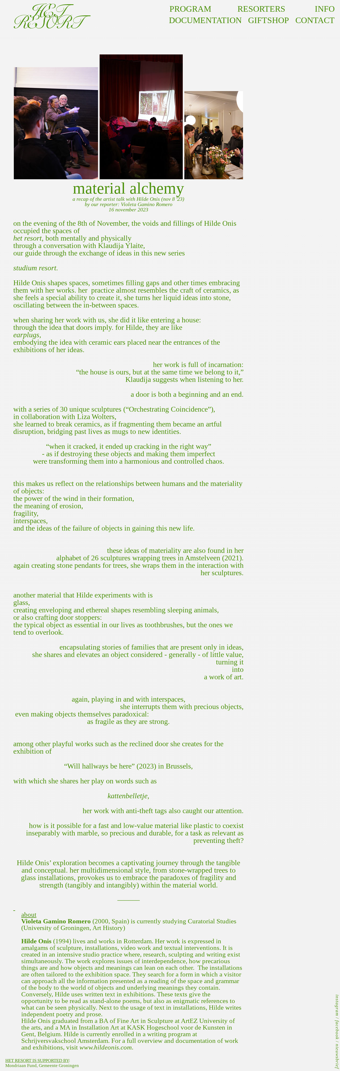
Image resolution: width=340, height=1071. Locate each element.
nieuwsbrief (337, 1056)
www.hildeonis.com (105, 1047)
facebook (337, 1030)
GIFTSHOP (268, 20)
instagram (337, 1005)
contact (312, 20)
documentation (205, 20)
